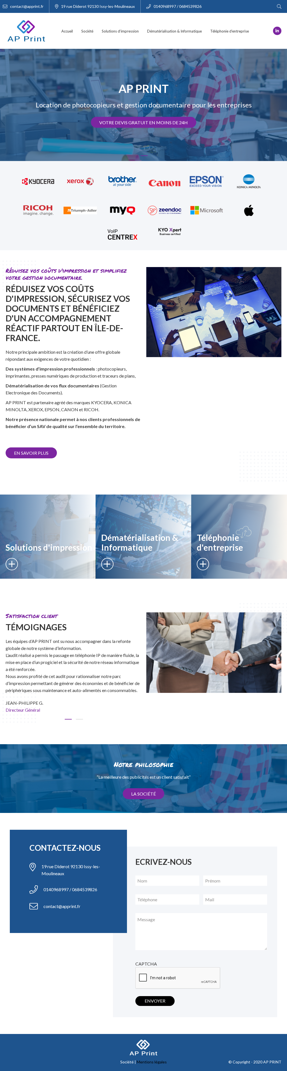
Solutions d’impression (120, 31)
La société (143, 793)
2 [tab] (79, 722)
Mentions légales (152, 1061)
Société (87, 31)
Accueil (67, 31)
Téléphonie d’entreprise (229, 31)
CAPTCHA (146, 963)
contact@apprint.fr (26, 6)
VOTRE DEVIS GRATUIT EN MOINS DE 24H (143, 122)
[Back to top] (278, 1048)
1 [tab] (143, 158)
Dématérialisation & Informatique (174, 31)
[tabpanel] (73, 677)
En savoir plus (31, 453)
